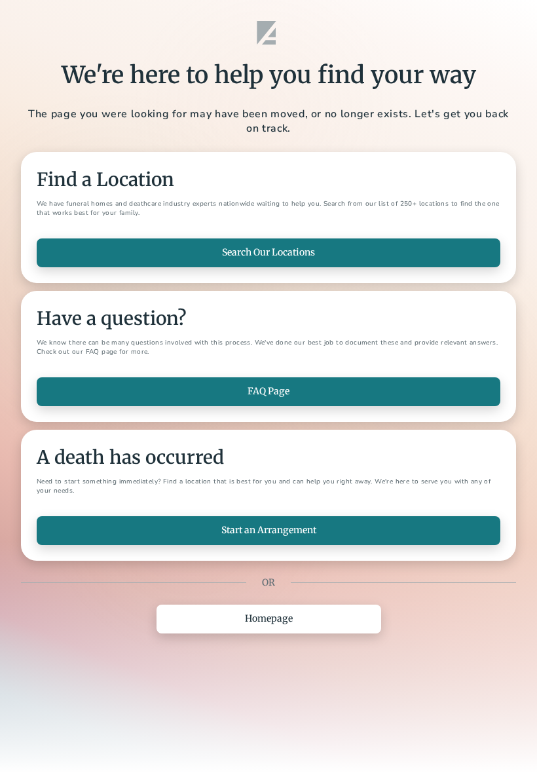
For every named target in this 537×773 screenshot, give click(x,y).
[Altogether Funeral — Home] (268, 33)
